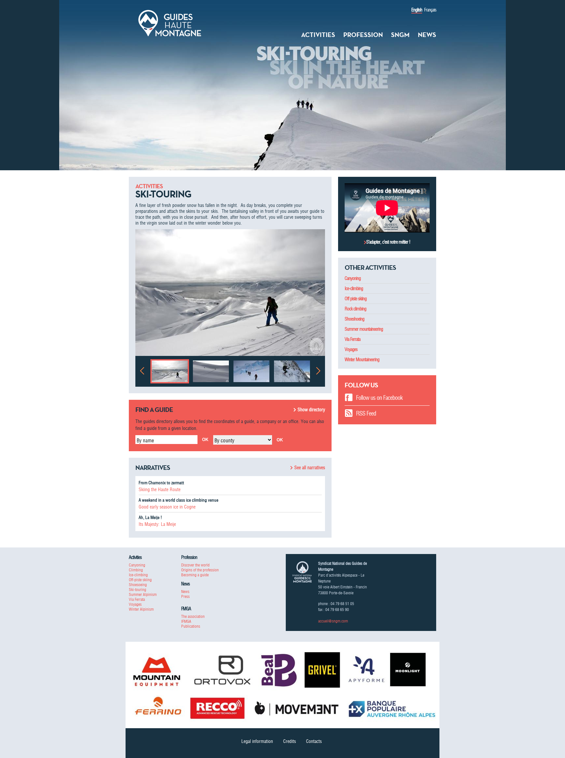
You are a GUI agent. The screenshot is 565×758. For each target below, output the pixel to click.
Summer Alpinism (143, 594)
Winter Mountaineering (362, 359)
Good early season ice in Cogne (167, 507)
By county (224, 440)
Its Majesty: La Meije (157, 524)
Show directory (311, 410)
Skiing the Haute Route (159, 489)
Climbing (136, 569)
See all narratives (309, 468)
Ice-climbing (354, 288)
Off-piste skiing (140, 579)
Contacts (314, 741)
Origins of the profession (200, 569)
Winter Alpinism (141, 609)
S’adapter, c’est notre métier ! (388, 242)
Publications (190, 626)
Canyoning (353, 278)
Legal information (257, 741)
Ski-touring (137, 589)
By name (145, 440)
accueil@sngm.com (333, 621)
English (416, 10)
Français (430, 10)
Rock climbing (355, 309)
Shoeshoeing (354, 319)
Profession (363, 35)
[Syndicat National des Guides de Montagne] (170, 22)
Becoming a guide (195, 574)
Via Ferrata (352, 339)
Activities (318, 35)
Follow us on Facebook (379, 397)
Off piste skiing (356, 299)
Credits (289, 741)
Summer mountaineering (364, 329)
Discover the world (195, 565)
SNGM (400, 35)
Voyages (351, 349)
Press (185, 596)
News (427, 35)
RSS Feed (366, 413)
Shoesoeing (138, 584)
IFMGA (186, 621)
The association (193, 616)
